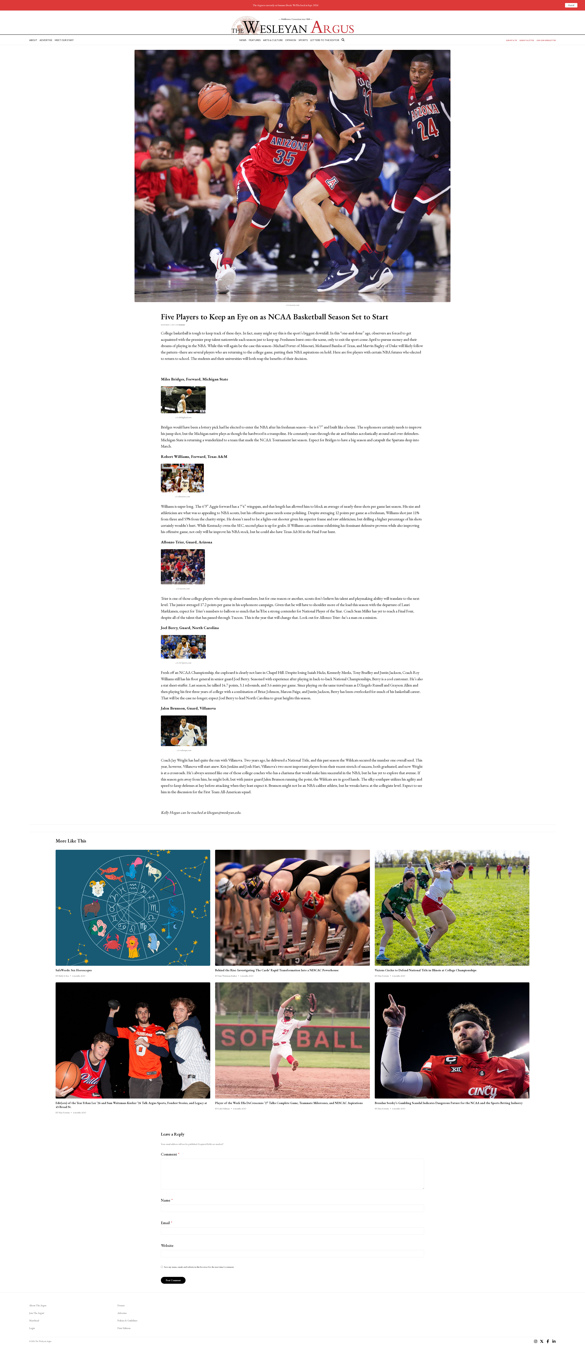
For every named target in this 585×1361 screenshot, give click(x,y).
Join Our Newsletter (546, 40)
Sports (303, 40)
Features (255, 40)
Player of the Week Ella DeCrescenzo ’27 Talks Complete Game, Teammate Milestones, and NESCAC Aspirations (289, 1103)
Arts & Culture (273, 40)
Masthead (34, 1320)
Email (166, 1222)
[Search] (343, 40)
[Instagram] (535, 1341)
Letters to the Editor (324, 40)
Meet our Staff (64, 40)
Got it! (571, 5)
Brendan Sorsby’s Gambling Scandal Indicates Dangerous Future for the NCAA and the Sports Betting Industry (449, 1103)
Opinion (290, 40)
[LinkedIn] (554, 1341)
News (242, 40)
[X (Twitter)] (542, 1341)
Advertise (46, 40)
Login (32, 1328)
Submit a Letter (526, 40)
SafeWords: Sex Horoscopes (74, 970)
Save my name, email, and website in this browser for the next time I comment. (199, 1266)
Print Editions (124, 1328)
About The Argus (37, 1305)
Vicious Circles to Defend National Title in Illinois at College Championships (425, 970)
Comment (170, 1154)
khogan (182, 325)
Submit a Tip (511, 40)
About (33, 40)
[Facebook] (548, 1341)
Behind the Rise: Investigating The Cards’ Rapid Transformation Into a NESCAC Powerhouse (277, 970)
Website (167, 1245)
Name (167, 1200)
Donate (121, 1305)
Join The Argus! (36, 1313)
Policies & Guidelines (127, 1320)
